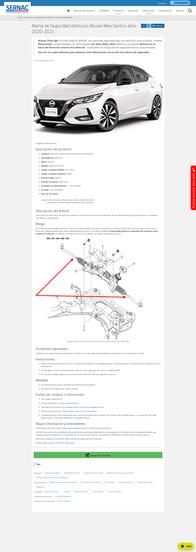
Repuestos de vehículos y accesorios (63, 482)
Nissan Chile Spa (114, 491)
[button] (190, 11)
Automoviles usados (145, 482)
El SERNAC (104, 10)
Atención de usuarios (84, 10)
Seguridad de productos (44, 17)
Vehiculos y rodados (52, 473)
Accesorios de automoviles (91, 482)
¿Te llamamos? (181, 2)
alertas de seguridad (65, 443)
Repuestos (40, 487)
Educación (133, 10)
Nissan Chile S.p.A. (52, 491)
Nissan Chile (98, 491)
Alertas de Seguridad (63, 17)
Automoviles (109, 482)
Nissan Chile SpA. (81, 491)
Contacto (162, 3)
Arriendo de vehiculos (72, 473)
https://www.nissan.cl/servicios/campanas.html (82, 407)
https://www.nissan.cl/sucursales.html (79, 411)
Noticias (180, 10)
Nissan (66, 491)
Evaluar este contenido (99, 455)
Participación (165, 10)
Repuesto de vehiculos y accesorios (120, 473)
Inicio (20, 17)
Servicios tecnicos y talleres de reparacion (52, 477)
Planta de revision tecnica (93, 473)
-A (148, 25)
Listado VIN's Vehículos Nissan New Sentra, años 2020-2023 (67, 200)
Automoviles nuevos (126, 482)
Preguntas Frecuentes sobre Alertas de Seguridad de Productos (73, 439)
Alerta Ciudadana (63, 501)
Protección (118, 10)
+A (144, 25)
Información (149, 10)
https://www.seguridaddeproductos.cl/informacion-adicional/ (83, 428)
